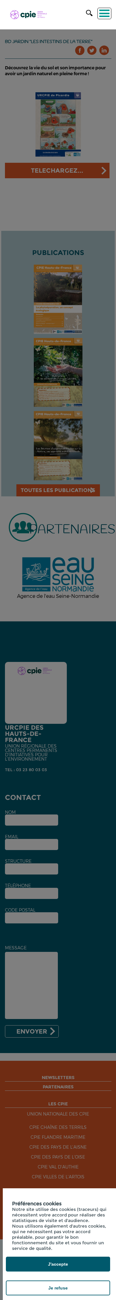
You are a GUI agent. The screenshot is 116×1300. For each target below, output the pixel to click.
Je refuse (58, 1287)
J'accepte (58, 1264)
